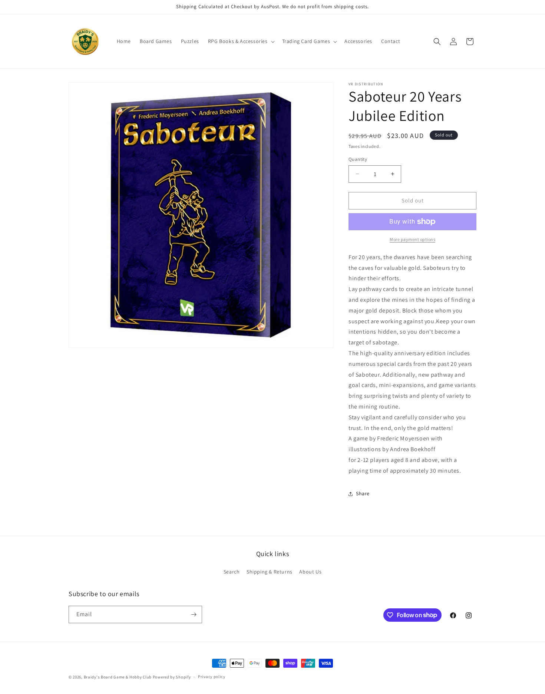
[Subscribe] (193, 614)
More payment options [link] (412, 239)
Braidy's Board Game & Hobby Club (118, 677)
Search (232, 571)
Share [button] (363, 493)
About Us (310, 571)
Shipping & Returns (270, 571)
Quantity (358, 159)
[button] (241, 41)
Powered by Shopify (172, 677)
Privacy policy (211, 676)
